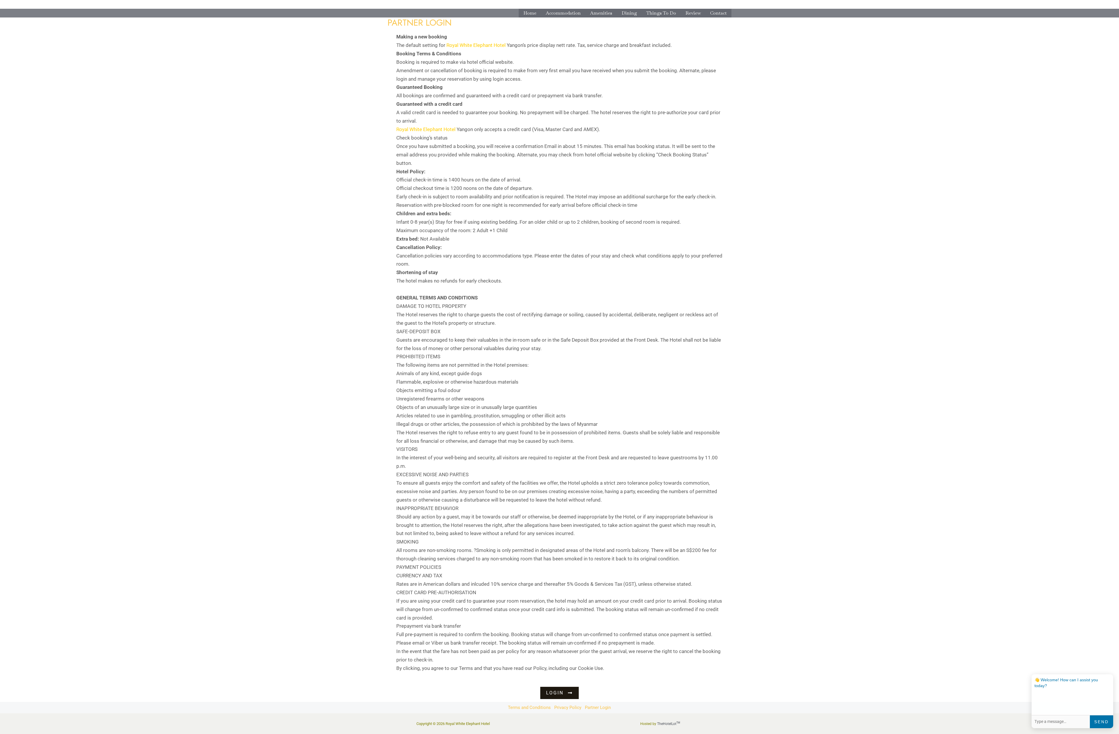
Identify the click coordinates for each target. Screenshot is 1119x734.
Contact (718, 13)
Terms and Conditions (529, 707)
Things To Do (661, 13)
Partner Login (598, 707)
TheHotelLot (668, 724)
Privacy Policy (567, 707)
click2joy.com (621, 668)
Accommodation (563, 13)
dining (629, 13)
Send (1101, 721)
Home (529, 13)
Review (693, 13)
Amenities (601, 13)
